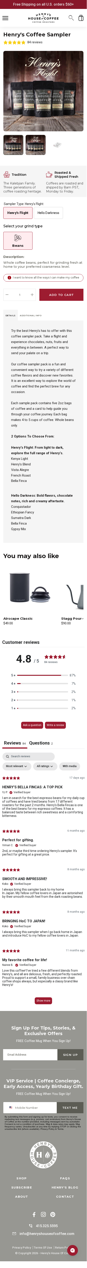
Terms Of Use (43, 1247)
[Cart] (81, 17)
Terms (60, 1129)
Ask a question (32, 725)
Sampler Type (23, 203)
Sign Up (70, 1055)
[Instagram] (43, 1215)
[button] (71, 18)
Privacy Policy (47, 1129)
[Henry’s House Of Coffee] (43, 18)
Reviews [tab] (15, 743)
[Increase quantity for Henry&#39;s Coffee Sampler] (32, 295)
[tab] (10, 315)
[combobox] (12, 1107)
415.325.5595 (47, 1226)
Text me (70, 1107)
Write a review (55, 725)
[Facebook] (34, 1215)
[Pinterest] (52, 1215)
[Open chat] (72, 1250)
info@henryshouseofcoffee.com (47, 1234)
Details (11, 315)
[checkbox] (69, 766)
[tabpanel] (43, 880)
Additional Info (31, 315)
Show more (43, 1000)
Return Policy (64, 1247)
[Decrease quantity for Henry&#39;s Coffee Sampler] (7, 295)
